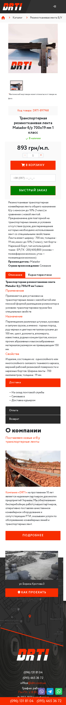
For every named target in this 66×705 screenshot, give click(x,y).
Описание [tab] (15, 275)
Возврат (14, 419)
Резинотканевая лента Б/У (46, 18)
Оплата (13, 410)
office (33, 683)
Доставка (15, 382)
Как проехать (33, 592)
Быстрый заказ (33, 190)
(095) (33, 678)
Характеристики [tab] (40, 275)
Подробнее (33, 535)
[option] (33, 48)
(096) (33, 672)
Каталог (17, 18)
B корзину (35, 165)
